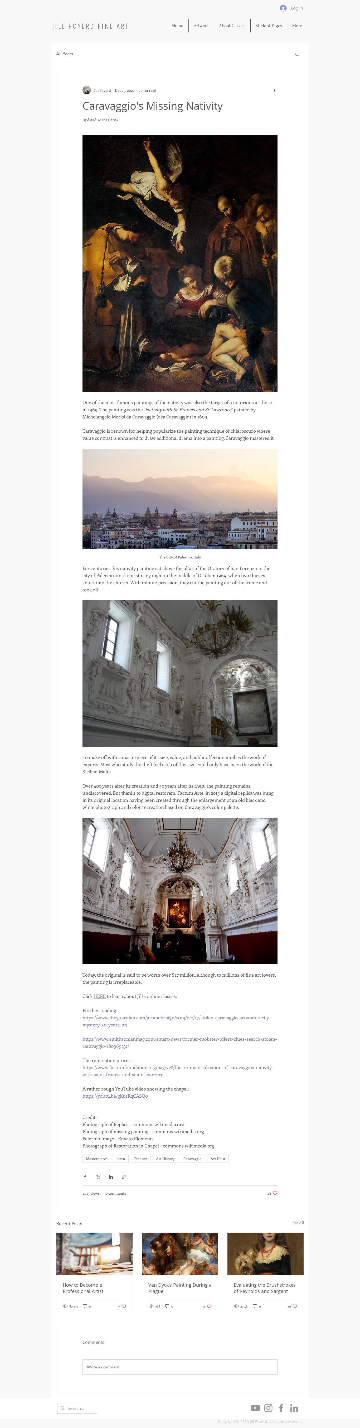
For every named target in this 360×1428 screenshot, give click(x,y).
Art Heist (218, 1158)
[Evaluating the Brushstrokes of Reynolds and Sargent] (265, 1254)
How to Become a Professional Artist (83, 1288)
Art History (165, 1158)
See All (298, 1222)
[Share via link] (123, 1176)
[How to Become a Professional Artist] (94, 1254)
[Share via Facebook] (84, 1176)
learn (120, 1158)
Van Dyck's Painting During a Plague (180, 1288)
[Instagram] (268, 1407)
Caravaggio (192, 1158)
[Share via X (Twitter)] (97, 1176)
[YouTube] (255, 1407)
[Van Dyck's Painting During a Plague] (180, 1254)
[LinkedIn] (294, 1407)
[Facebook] (281, 1407)
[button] (297, 54)
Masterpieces (97, 1158)
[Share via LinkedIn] (110, 1176)
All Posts (64, 53)
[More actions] (274, 90)
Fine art (140, 1158)
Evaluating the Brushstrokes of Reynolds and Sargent (265, 1288)
